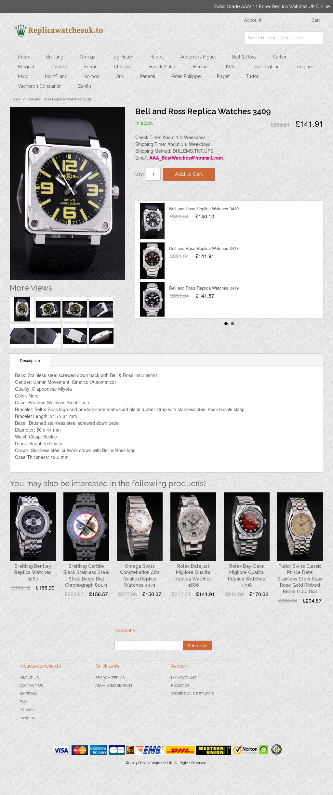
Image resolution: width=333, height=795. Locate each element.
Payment (28, 718)
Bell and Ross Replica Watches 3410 (204, 208)
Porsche (59, 66)
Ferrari (91, 66)
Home (15, 99)
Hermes (201, 66)
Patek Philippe (186, 76)
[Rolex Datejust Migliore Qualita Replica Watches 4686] (193, 526)
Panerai (147, 76)
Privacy (27, 710)
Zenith (84, 86)
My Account (183, 677)
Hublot (157, 56)
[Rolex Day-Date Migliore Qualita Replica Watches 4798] (246, 526)
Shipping (28, 693)
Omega (87, 56)
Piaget (223, 76)
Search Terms (110, 677)
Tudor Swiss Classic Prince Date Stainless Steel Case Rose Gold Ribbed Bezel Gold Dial (300, 579)
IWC (230, 66)
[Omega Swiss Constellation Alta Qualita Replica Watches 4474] (139, 526)
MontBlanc (56, 76)
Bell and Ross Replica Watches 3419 (204, 288)
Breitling (54, 56)
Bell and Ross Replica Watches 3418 (204, 248)
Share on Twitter (159, 193)
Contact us (31, 685)
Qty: (139, 174)
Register (180, 685)
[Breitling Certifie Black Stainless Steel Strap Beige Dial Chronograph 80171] (86, 526)
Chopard (123, 66)
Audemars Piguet (198, 56)
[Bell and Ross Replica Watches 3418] (152, 260)
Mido (23, 76)
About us (29, 677)
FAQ (23, 701)
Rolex (24, 56)
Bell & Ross (244, 56)
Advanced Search (113, 685)
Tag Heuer (122, 56)
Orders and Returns (192, 693)
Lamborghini (264, 66)
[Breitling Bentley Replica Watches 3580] (33, 526)
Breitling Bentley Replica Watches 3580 (32, 572)
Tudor (252, 76)
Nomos (91, 76)
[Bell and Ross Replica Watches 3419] (152, 300)
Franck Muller (163, 66)
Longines (304, 66)
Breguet (26, 66)
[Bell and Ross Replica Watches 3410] (152, 221)
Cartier (279, 56)
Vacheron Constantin (39, 86)
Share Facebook (146, 193)
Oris (119, 76)
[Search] (316, 37)
